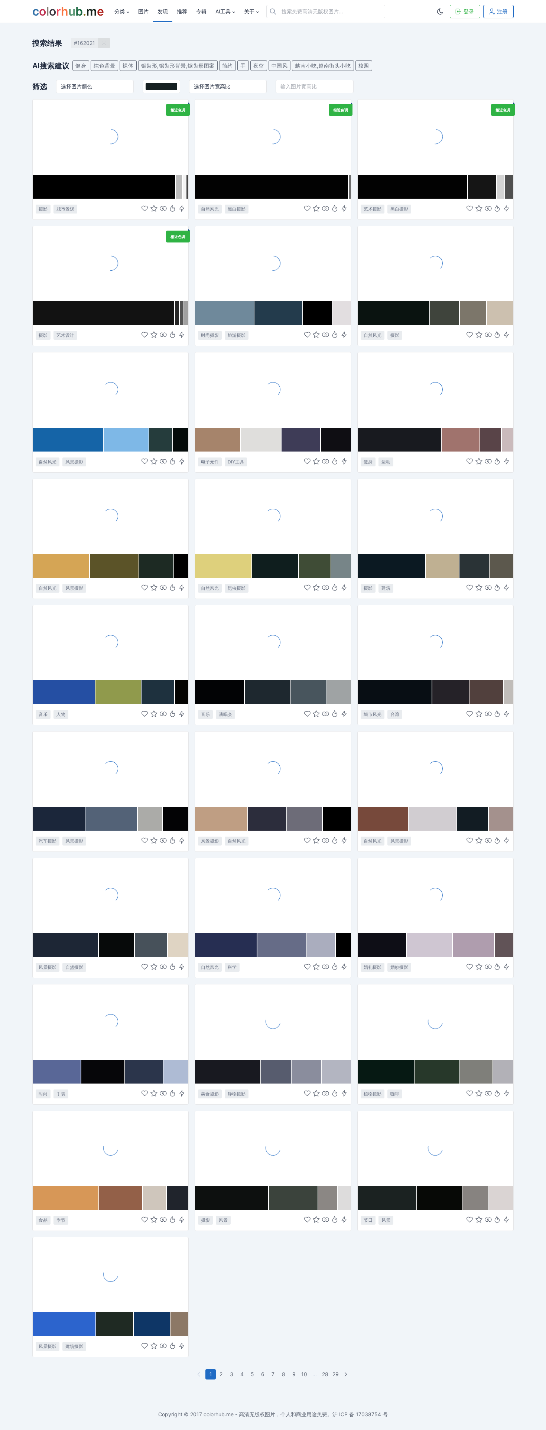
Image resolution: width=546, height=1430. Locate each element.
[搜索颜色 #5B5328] (114, 566)
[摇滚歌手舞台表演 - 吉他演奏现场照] (110, 642)
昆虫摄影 (237, 588)
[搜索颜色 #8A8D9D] (307, 1072)
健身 (80, 65)
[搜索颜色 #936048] (121, 1198)
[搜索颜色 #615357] (504, 945)
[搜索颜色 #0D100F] (232, 1198)
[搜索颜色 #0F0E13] (336, 440)
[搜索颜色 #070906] (439, 1198)
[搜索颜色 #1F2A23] (115, 1324)
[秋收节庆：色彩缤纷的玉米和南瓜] (110, 1148)
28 (325, 1374)
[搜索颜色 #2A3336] (474, 566)
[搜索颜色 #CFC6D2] (430, 945)
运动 (385, 462)
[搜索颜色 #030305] (175, 819)
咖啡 (394, 1094)
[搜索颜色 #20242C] (177, 1198)
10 (304, 1374)
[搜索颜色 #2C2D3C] (267, 819)
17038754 (368, 1414)
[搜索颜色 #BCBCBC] (179, 187)
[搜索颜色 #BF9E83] (221, 819)
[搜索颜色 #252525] (177, 313)
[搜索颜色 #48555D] (309, 692)
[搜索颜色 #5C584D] (501, 566)
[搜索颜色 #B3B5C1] (336, 1072)
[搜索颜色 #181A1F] (400, 440)
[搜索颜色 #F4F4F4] (184, 187)
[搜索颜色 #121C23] (473, 819)
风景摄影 (74, 462)
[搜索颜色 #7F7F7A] (476, 1072)
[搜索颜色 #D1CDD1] (433, 819)
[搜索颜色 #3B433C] (293, 1198)
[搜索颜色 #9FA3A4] (339, 692)
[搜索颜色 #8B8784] (328, 1198)
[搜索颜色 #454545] (187, 187)
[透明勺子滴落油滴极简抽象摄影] (110, 263)
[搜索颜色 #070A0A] (117, 945)
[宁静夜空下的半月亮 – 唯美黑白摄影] (273, 137)
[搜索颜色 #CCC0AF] (500, 313)
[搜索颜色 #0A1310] (394, 313)
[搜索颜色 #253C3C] (161, 440)
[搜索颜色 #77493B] (383, 819)
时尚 (43, 1094)
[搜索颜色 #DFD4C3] (178, 945)
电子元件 (210, 462)
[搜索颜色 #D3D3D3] (501, 187)
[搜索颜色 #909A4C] (118, 692)
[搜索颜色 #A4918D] (501, 819)
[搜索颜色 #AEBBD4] (175, 1072)
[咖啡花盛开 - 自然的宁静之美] (435, 1021)
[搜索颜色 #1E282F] (268, 692)
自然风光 (210, 209)
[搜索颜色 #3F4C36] (315, 566)
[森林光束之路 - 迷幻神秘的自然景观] (435, 263)
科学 (232, 967)
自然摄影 (74, 967)
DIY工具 (236, 462)
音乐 (43, 714)
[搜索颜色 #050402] (182, 692)
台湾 (394, 714)
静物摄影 (237, 1094)
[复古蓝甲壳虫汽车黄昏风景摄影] (110, 769)
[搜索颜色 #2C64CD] (64, 1324)
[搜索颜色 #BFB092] (442, 566)
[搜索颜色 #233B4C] (278, 313)
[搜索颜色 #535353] (182, 313)
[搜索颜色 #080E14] (395, 692)
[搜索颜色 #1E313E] (158, 692)
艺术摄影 (372, 209)
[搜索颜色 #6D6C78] (305, 819)
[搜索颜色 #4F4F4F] (509, 187)
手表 (60, 1094)
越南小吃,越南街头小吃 (323, 65)
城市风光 (372, 714)
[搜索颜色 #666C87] (282, 945)
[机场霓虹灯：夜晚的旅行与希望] (110, 137)
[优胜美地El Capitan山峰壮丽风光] (110, 389)
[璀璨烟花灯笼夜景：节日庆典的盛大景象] (435, 1148)
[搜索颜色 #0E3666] (152, 1324)
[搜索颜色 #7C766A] (473, 313)
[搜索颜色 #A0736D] (461, 440)
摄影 (43, 209)
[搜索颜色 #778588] (341, 566)
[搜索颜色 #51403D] (486, 692)
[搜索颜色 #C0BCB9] (508, 692)
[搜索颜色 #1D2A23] (156, 566)
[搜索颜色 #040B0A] (180, 440)
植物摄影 (372, 1094)
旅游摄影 (237, 335)
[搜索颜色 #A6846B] (218, 440)
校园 (363, 65)
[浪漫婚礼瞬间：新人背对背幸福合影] (435, 895)
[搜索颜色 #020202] (271, 187)
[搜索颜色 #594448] (490, 440)
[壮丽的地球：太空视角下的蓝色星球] (273, 895)
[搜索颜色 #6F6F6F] (350, 187)
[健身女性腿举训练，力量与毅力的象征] (435, 389)
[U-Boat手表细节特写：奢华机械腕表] (110, 1021)
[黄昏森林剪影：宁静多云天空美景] (273, 769)
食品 (43, 1220)
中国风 (280, 65)
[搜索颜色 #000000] (104, 187)
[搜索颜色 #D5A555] (61, 566)
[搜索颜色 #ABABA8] (150, 819)
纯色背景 (104, 65)
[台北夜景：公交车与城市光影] (435, 642)
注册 (502, 11)
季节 (60, 1220)
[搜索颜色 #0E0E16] (382, 945)
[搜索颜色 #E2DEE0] (341, 313)
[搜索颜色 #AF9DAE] (474, 945)
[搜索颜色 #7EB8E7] (126, 440)
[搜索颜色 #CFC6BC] (155, 1198)
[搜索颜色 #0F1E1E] (275, 566)
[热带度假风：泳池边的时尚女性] (273, 263)
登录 (469, 11)
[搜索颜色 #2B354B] (144, 1072)
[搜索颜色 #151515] (482, 187)
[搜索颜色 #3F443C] (445, 313)
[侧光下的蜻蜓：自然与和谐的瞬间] (273, 516)
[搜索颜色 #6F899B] (224, 313)
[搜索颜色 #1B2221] (387, 1198)
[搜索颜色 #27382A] (437, 1072)
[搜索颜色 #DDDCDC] (344, 1198)
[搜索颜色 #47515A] (151, 945)
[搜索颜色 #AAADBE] (321, 945)
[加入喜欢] (145, 209)
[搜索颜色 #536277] (111, 819)
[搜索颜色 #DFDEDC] (261, 440)
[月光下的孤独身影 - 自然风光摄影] (110, 895)
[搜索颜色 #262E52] (226, 945)
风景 (223, 1220)
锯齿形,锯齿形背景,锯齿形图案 (178, 65)
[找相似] (163, 209)
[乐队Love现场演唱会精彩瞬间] (273, 642)
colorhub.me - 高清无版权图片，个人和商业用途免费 (265, 1414)
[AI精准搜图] (182, 209)
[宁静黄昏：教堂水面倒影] (110, 1274)
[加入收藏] (154, 209)
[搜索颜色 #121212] (104, 313)
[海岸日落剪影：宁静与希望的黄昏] (110, 516)
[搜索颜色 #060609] (103, 1072)
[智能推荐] (172, 209)
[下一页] (346, 1374)
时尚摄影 (210, 335)
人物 (60, 714)
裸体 (128, 65)
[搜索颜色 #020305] (219, 692)
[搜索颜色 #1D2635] (66, 945)
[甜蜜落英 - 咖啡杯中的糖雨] (273, 1021)
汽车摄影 (47, 841)
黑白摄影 (237, 209)
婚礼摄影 (372, 967)
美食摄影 (210, 1094)
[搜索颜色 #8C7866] (179, 1324)
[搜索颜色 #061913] (386, 1072)
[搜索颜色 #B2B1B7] (503, 1072)
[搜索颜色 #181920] (228, 1072)
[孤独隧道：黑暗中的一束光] (435, 516)
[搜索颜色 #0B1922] (392, 566)
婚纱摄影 (399, 967)
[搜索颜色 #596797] (57, 1072)
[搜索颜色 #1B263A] (59, 819)
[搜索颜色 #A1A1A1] (186, 313)
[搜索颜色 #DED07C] (223, 566)
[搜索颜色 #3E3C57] (301, 440)
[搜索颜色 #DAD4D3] (501, 1198)
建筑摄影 (74, 1346)
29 (335, 1374)
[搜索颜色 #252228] (450, 692)
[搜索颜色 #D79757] (66, 1198)
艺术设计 (65, 335)
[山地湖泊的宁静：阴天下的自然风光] (435, 769)
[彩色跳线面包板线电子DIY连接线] (273, 389)
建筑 (385, 588)
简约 (227, 65)
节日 (368, 1220)
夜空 (258, 65)
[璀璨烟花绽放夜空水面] (273, 1148)
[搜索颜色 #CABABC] (507, 440)
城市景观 (65, 209)
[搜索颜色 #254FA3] (64, 692)
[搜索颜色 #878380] (476, 1198)
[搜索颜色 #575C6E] (276, 1072)
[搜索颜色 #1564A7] (68, 440)
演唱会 (225, 714)
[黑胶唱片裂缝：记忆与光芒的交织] (435, 137)
